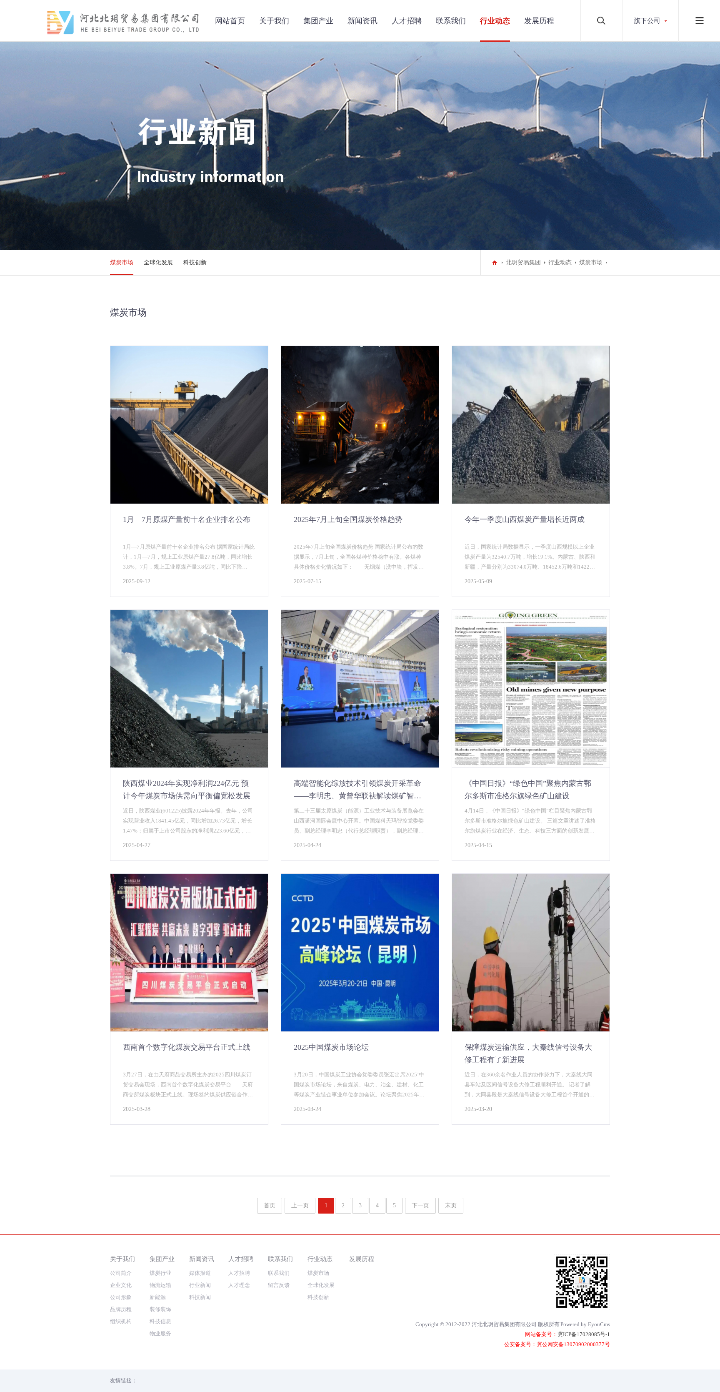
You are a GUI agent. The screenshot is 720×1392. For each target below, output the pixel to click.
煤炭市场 (121, 262)
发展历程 (539, 21)
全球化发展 (158, 262)
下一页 (420, 1205)
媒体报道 (200, 1273)
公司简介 (121, 1273)
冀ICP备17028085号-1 (584, 1334)
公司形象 (121, 1297)
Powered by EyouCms (585, 1324)
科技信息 (160, 1321)
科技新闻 (200, 1297)
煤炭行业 (160, 1273)
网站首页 (230, 21)
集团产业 (318, 21)
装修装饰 (160, 1309)
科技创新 (195, 262)
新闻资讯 (363, 21)
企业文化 (121, 1285)
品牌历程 (121, 1309)
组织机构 (121, 1321)
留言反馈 (279, 1285)
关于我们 (274, 21)
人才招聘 (407, 21)
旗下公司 (647, 20)
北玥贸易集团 (523, 262)
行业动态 (495, 21)
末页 (451, 1205)
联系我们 (451, 21)
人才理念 (239, 1285)
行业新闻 (200, 1285)
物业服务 (160, 1333)
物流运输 (160, 1285)
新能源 (158, 1297)
